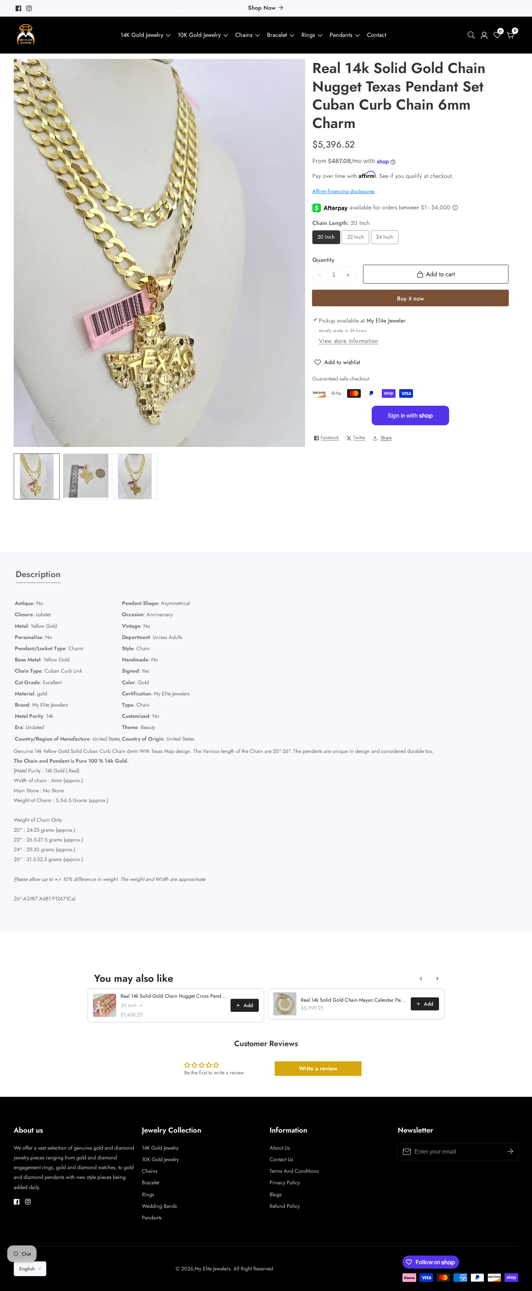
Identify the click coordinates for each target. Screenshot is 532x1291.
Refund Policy (285, 1206)
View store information (348, 341)
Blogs (276, 1194)
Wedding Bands (159, 1206)
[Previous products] (421, 978)
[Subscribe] (510, 1152)
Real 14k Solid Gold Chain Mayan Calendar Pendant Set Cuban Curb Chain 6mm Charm (353, 1000)
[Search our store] (473, 35)
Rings (308, 35)
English (27, 1268)
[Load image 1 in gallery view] (37, 476)
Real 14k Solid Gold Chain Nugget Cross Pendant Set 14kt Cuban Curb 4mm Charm (173, 996)
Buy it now (410, 298)
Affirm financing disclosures (343, 191)
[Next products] (437, 978)
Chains (244, 35)
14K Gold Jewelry (142, 35)
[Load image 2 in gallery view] (86, 476)
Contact (376, 35)
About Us (280, 1147)
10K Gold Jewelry (199, 35)
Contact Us (281, 1159)
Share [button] (386, 438)
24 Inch (385, 239)
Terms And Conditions (294, 1171)
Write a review (318, 1068)
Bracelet (277, 35)
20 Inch (326, 239)
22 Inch (356, 239)
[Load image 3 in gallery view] (135, 476)
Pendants (341, 35)
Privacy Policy (285, 1182)
